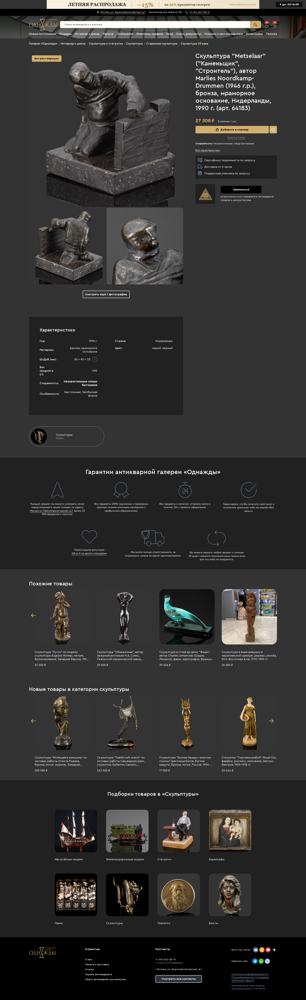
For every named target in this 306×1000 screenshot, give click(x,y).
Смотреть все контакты (179, 978)
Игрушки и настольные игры (223, 33)
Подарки (66, 33)
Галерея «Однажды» (43, 43)
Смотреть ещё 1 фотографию (106, 294)
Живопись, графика (149, 33)
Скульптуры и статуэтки (106, 43)
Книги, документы (188, 33)
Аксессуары (254, 33)
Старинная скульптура (161, 43)
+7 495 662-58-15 (165, 959)
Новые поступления (42, 33)
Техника (271, 33)
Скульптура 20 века (194, 43)
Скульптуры (134, 43)
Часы (169, 33)
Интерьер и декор (87, 33)
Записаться (241, 189)
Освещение (125, 33)
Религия (108, 33)
